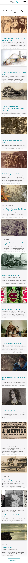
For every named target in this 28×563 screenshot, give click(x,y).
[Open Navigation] (24, 2)
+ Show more (13, 560)
